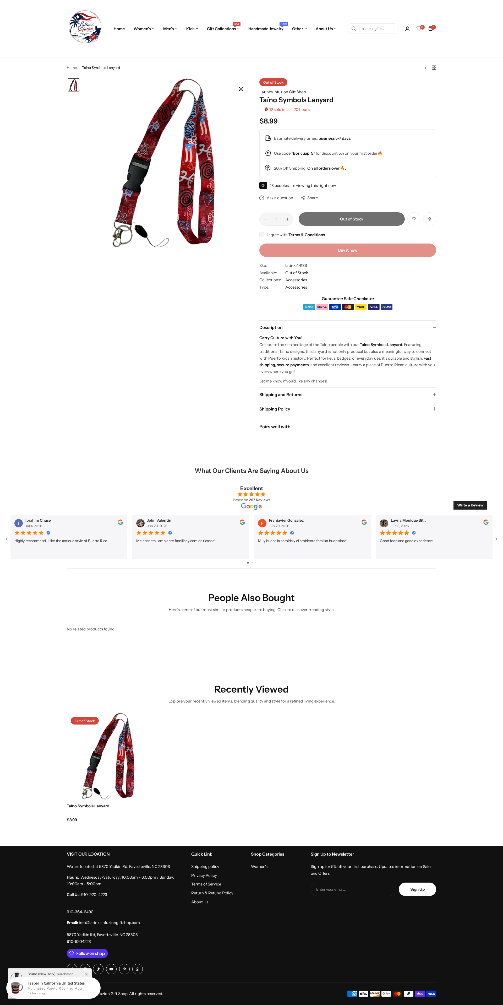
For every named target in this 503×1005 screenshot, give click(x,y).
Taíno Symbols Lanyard (88, 805)
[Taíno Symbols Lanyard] (110, 756)
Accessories (296, 279)
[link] (86, 972)
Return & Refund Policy (212, 892)
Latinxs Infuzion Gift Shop (282, 91)
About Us (199, 901)
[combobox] (373, 28)
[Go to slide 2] (252, 562)
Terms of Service (206, 884)
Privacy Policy (204, 875)
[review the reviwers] (120, 523)
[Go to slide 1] (248, 563)
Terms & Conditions (306, 234)
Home (72, 67)
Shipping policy (205, 866)
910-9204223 (79, 941)
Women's (259, 866)
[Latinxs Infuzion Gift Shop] (85, 29)
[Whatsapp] (137, 969)
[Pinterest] (124, 969)
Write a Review (470, 505)
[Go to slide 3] (255, 562)
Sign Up (417, 889)
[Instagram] (98, 969)
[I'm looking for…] (353, 28)
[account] (407, 28)
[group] (167, 162)
